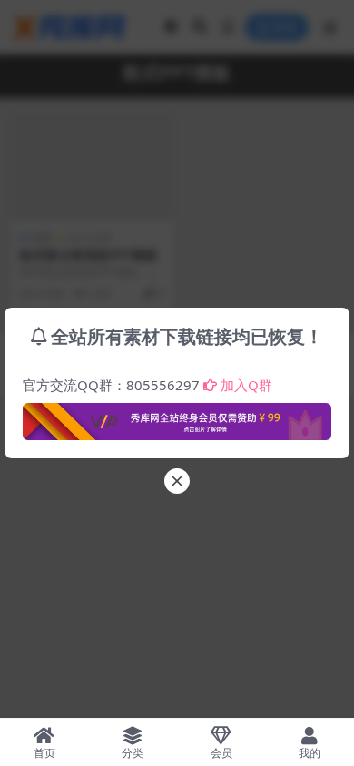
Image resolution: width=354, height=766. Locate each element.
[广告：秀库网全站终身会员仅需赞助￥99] (177, 417)
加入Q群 (246, 385)
